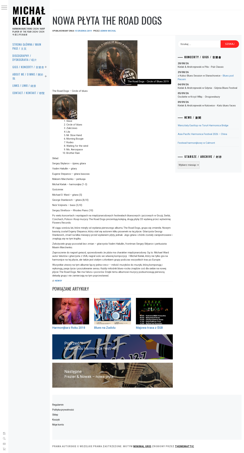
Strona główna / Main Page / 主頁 (26, 46)
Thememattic (184, 446)
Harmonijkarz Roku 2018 (68, 327)
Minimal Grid (142, 446)
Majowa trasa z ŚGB (149, 327)
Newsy (58, 281)
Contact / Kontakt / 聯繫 (28, 93)
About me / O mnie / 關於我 (27, 76)
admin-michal (108, 31)
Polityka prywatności (63, 409)
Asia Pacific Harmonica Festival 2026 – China (202, 134)
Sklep (55, 414)
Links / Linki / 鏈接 (24, 86)
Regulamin (58, 404)
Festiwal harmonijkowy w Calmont (196, 142)
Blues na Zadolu (105, 327)
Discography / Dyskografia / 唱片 (24, 58)
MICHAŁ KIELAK (29, 15)
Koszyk (56, 419)
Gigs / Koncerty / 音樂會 (28, 67)
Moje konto (58, 424)
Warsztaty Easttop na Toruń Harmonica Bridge (203, 125)
